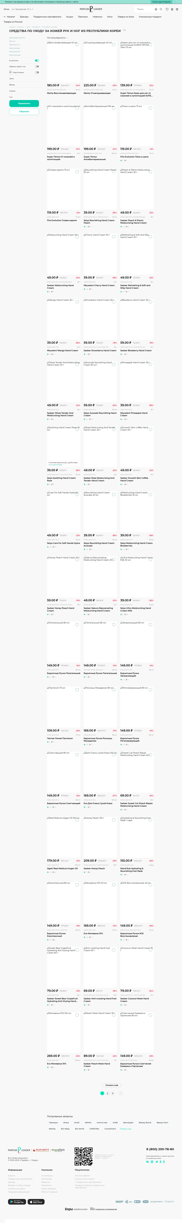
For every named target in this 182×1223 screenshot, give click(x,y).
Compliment (110, 1129)
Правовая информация (18, 1192)
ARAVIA (88, 1122)
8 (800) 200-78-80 (160, 1149)
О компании (47, 1176)
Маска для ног (15, 51)
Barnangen (128, 1122)
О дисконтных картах (84, 1179)
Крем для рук (14, 48)
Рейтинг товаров (49, 1192)
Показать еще (125, 1129)
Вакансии (45, 1182)
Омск (6, 9)
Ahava (66, 1122)
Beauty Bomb (145, 1122)
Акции (69, 17)
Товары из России (13, 22)
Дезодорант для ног (17, 38)
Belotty (52, 1129)
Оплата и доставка (16, 1189)
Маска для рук (15, 55)
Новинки (97, 17)
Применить (24, 103)
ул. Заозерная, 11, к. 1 (22, 9)
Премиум (83, 17)
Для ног (12, 41)
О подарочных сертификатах (88, 1182)
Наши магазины (48, 1189)
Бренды (24, 17)
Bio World (79, 1129)
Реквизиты (46, 1185)
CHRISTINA (94, 1129)
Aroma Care (102, 1122)
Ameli (76, 1122)
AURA (115, 1122)
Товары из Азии (125, 17)
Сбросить (24, 111)
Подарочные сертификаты (47, 17)
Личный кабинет (82, 1176)
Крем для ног (14, 45)
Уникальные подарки (150, 17)
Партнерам (46, 1179)
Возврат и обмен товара (19, 1185)
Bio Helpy (65, 1129)
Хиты (110, 17)
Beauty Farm (162, 1122)
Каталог (11, 17)
